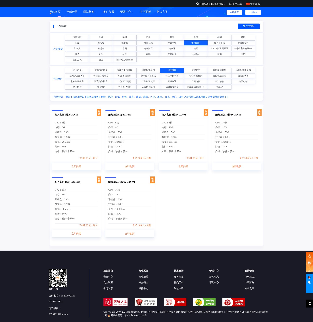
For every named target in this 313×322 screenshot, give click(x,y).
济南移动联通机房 (196, 87)
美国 (124, 37)
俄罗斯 (124, 43)
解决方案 (162, 11)
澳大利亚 (172, 43)
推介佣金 (143, 282)
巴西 (101, 59)
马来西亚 (148, 48)
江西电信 (195, 81)
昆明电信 (77, 87)
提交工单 (237, 4)
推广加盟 (108, 11)
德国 (219, 37)
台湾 (196, 37)
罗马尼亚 (172, 54)
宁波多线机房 (195, 76)
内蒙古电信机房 (124, 70)
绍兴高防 (172, 70)
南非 (148, 54)
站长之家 (249, 288)
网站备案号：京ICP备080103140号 (128, 315)
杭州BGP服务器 (77, 76)
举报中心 (143, 288)
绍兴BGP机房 (124, 87)
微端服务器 (243, 76)
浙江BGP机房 (148, 70)
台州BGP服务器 (100, 76)
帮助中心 (125, 11)
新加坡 (101, 43)
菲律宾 (196, 54)
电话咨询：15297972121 (212, 4)
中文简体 (255, 4)
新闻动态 (214, 276)
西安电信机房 (100, 81)
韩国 (172, 37)
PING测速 (250, 276)
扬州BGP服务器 (243, 70)
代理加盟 (143, 276)
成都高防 (195, 70)
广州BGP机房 (148, 81)
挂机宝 (219, 87)
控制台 (254, 12)
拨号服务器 (219, 43)
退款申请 (178, 288)
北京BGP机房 (77, 81)
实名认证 (108, 282)
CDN (243, 54)
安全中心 (108, 276)
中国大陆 (195, 43)
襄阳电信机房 (219, 76)
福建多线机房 (172, 87)
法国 (196, 48)
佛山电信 (101, 87)
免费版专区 (243, 43)
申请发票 (108, 288)
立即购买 (76, 166)
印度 (77, 43)
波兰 (77, 54)
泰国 (124, 48)
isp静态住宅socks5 (124, 59)
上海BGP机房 (124, 81)
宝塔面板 (145, 11)
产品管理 (250, 26)
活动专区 (77, 37)
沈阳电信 (243, 81)
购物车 (235, 12)
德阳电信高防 (219, 70)
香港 (101, 37)
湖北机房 (77, 70)
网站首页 (55, 11)
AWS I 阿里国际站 (219, 48)
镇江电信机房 (172, 76)
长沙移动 (219, 81)
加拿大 (77, 48)
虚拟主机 (77, 59)
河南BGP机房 (100, 70)
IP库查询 (249, 282)
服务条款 (178, 276)
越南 (219, 54)
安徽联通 (172, 81)
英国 (243, 37)
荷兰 (124, 54)
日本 (148, 37)
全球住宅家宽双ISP (243, 48)
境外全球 (148, 43)
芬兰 (101, 54)
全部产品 (71, 11)
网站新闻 (88, 11)
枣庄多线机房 (124, 76)
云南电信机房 (148, 87)
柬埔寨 (101, 48)
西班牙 (172, 48)
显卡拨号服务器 (148, 76)
